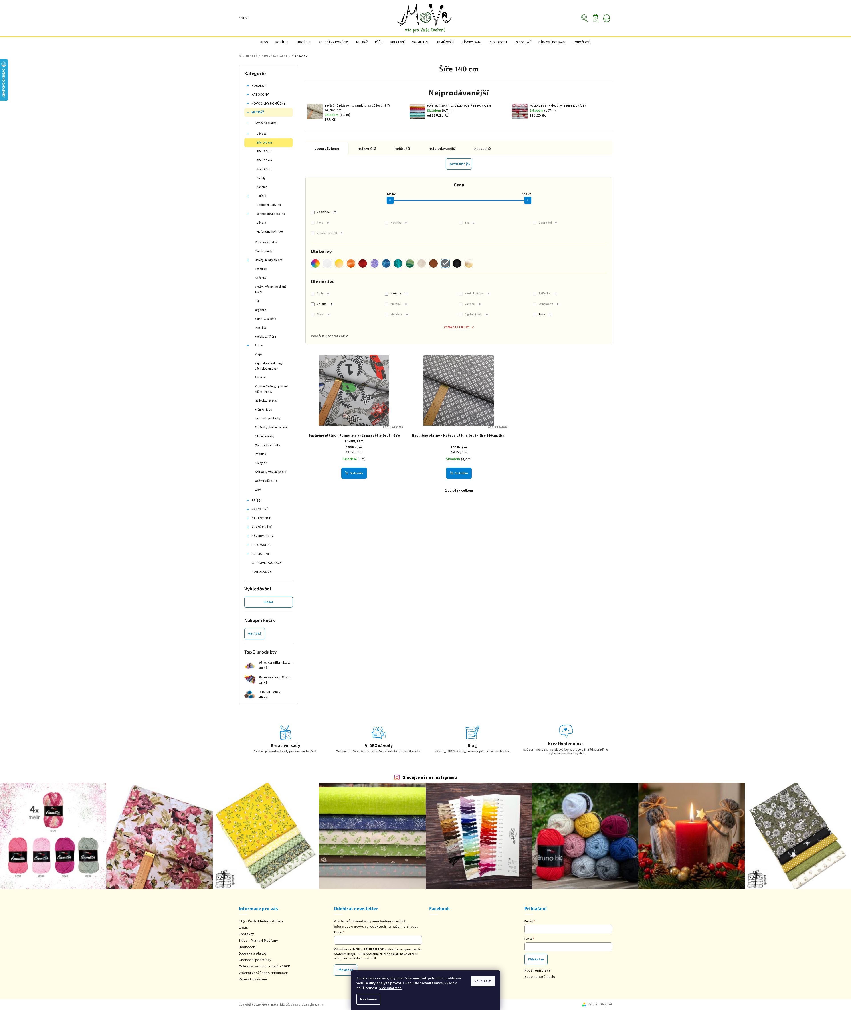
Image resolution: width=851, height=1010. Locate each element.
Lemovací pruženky (268, 419)
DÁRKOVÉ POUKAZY (266, 562)
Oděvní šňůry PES (266, 481)
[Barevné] (315, 263)
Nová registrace (537, 970)
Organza (261, 310)
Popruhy (260, 454)
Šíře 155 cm (264, 160)
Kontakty (246, 934)
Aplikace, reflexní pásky (270, 472)
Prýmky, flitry (264, 410)
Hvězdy (399, 293)
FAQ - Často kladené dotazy (261, 921)
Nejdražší (402, 148)
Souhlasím (482, 981)
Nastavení (368, 999)
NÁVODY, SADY (262, 536)
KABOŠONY (260, 94)
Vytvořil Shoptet (600, 1004)
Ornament (548, 304)
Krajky (259, 354)
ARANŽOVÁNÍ (261, 527)
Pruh (322, 293)
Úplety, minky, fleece (269, 260)
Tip (469, 223)
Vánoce (262, 134)
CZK (241, 18)
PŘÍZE (256, 500)
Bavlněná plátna (266, 123)
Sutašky (260, 378)
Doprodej (548, 223)
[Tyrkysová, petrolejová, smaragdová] (398, 263)
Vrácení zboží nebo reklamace (263, 972)
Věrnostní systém (253, 979)
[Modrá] (386, 263)
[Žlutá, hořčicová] (339, 263)
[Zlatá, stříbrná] (468, 263)
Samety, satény (265, 319)
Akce (322, 223)
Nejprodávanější (442, 148)
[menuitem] (264, 42)
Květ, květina (477, 293)
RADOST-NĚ (260, 553)
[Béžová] (421, 263)
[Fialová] (374, 263)
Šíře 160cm (264, 169)
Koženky (260, 278)
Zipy (258, 490)
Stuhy (259, 346)
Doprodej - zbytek (269, 205)
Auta (545, 314)
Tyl (257, 301)
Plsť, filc (260, 328)
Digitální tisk (476, 314)
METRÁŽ (257, 112)
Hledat (268, 602)
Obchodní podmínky (255, 959)
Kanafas (262, 187)
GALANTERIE (261, 518)
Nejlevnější (367, 148)
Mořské (398, 304)
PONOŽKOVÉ (261, 571)
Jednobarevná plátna (271, 214)
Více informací (390, 988)
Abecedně (482, 148)
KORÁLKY (258, 85)
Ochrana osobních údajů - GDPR (264, 966)
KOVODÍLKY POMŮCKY (268, 103)
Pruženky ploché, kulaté (271, 427)
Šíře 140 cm (264, 143)
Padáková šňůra (265, 337)
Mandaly (399, 314)
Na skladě (326, 212)
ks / (254, 634)
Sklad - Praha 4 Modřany (258, 940)
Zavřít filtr (457, 164)
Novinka (398, 223)
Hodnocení (248, 947)
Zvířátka (547, 293)
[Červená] (362, 263)
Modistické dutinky (267, 445)
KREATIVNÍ (259, 509)
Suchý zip (261, 463)
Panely (261, 178)
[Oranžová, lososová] (350, 263)
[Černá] (457, 263)
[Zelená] (409, 263)
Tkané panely (264, 251)
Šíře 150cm (264, 152)
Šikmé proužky (264, 436)
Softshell (261, 269)
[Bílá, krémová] (327, 263)
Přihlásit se (345, 970)
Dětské (261, 223)
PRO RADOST (261, 544)
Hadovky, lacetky (266, 401)
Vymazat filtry (457, 327)
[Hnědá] (433, 263)
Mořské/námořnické (270, 232)
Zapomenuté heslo (539, 976)
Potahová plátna (266, 242)
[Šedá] (445, 263)
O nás (243, 927)
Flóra (323, 314)
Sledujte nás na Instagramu (430, 777)
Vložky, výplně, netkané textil (271, 289)
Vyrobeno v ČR (329, 233)
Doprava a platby (253, 953)
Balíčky (261, 196)
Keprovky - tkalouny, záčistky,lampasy (268, 366)
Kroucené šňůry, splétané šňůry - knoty (272, 389)
